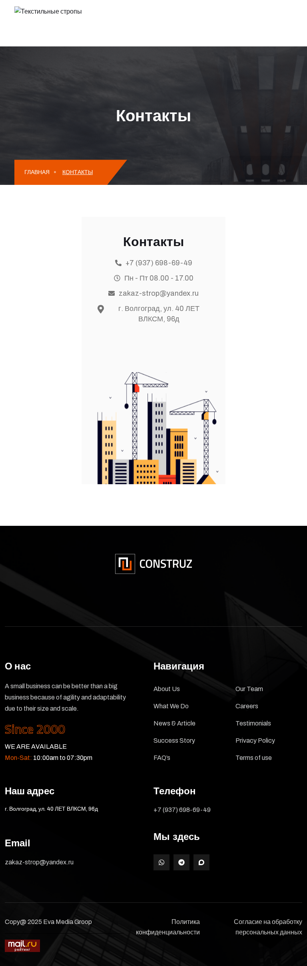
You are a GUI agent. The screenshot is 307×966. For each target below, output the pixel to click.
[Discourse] (201, 862)
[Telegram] (181, 862)
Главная (37, 172)
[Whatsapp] (161, 862)
